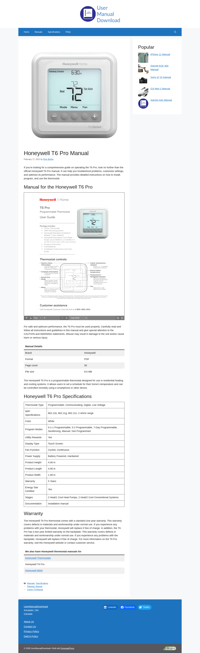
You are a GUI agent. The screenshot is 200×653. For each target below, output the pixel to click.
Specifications (54, 32)
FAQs (68, 32)
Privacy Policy (31, 631)
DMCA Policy (31, 636)
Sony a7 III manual (160, 77)
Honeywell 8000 (34, 570)
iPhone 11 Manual (160, 54)
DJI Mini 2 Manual (160, 88)
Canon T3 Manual (35, 589)
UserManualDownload (36, 606)
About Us (29, 621)
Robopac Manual (34, 586)
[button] (175, 32)
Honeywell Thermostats (38, 558)
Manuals (38, 32)
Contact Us (30, 626)
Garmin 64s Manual (161, 100)
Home (26, 32)
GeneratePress (67, 648)
